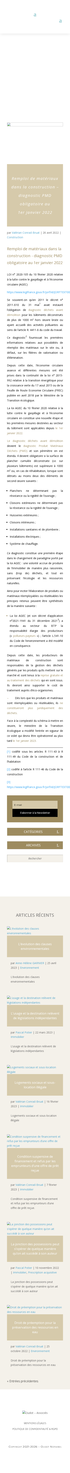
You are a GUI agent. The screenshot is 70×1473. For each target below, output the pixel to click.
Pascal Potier (24, 1032)
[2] (8, 769)
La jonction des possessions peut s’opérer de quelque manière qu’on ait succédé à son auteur (35, 1249)
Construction (15, 237)
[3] (8, 782)
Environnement (29, 967)
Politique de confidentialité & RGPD (35, 1429)
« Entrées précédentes (22, 1381)
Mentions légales (35, 1423)
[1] (8, 751)
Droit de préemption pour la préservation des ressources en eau (35, 1327)
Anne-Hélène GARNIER (30, 963)
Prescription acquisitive (42, 1272)
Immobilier (17, 1037)
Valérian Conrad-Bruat (26, 232)
